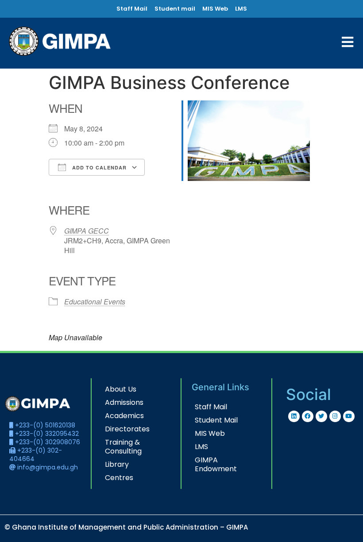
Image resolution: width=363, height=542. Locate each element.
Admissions (124, 402)
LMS (201, 447)
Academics (124, 416)
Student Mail (216, 420)
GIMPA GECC (86, 231)
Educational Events (94, 301)
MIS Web (210, 433)
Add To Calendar (98, 167)
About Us (120, 389)
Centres (119, 478)
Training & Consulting (123, 446)
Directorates (127, 429)
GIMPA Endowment (216, 464)
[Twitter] (321, 416)
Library (117, 464)
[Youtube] (349, 416)
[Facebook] (307, 416)
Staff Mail (211, 407)
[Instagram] (335, 416)
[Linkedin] (294, 416)
